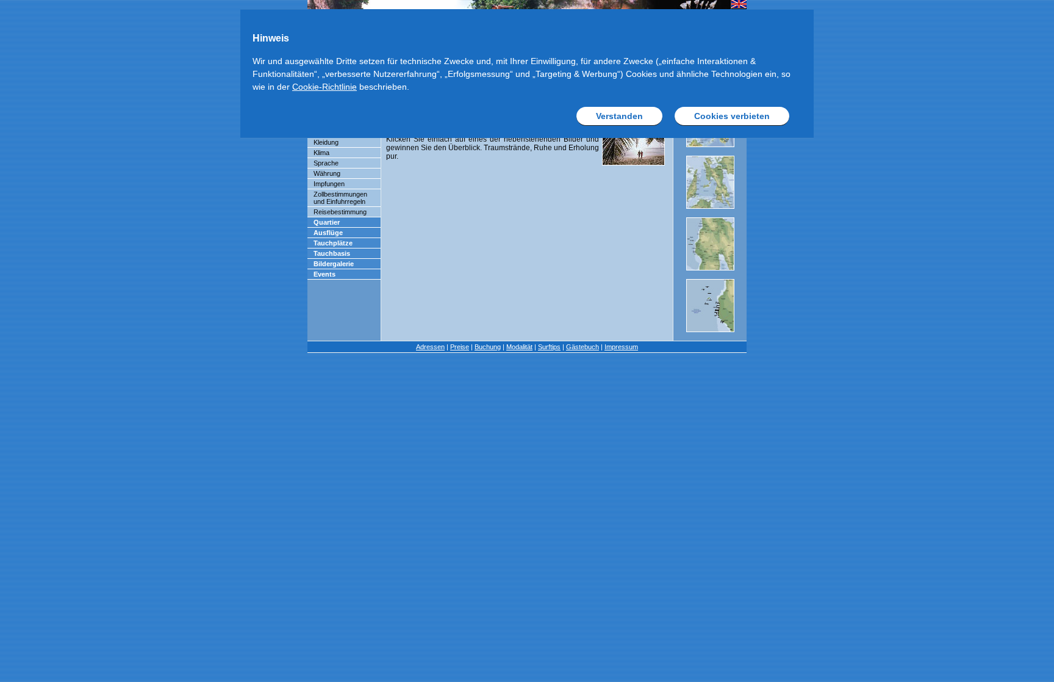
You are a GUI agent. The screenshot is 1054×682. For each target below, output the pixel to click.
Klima (321, 152)
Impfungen (329, 183)
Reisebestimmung (340, 212)
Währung (327, 173)
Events (324, 274)
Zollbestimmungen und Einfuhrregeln (340, 197)
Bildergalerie (334, 263)
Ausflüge (328, 232)
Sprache (326, 163)
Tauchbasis (332, 253)
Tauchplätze (333, 243)
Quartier (327, 222)
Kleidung (326, 142)
